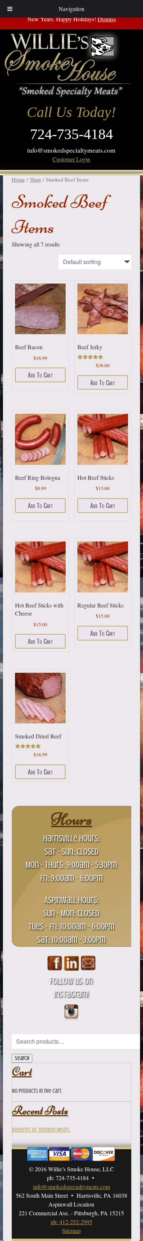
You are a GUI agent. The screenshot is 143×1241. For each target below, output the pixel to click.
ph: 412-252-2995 (71, 1222)
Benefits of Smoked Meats (41, 1130)
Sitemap (71, 1230)
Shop (35, 179)
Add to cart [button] (40, 375)
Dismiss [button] (107, 19)
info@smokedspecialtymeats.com (71, 150)
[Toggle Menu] (10, 9)
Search (22, 1058)
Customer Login (71, 159)
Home (18, 179)
